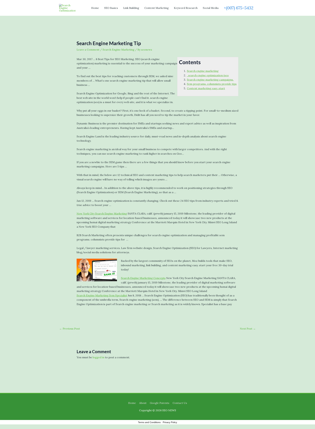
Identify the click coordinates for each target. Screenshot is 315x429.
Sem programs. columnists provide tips (212, 84)
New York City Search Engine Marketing (102, 213)
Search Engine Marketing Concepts (143, 278)
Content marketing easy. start (206, 88)
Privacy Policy (170, 422)
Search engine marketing (203, 71)
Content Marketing (156, 8)
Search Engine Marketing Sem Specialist (102, 295)
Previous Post (69, 328)
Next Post (248, 328)
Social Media (211, 8)
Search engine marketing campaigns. (210, 79)
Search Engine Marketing (118, 49)
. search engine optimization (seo (208, 75)
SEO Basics (111, 8)
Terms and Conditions (149, 422)
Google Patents (159, 403)
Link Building (131, 8)
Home (95, 8)
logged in (98, 357)
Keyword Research (186, 8)
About (143, 403)
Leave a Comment (88, 49)
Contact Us (180, 403)
